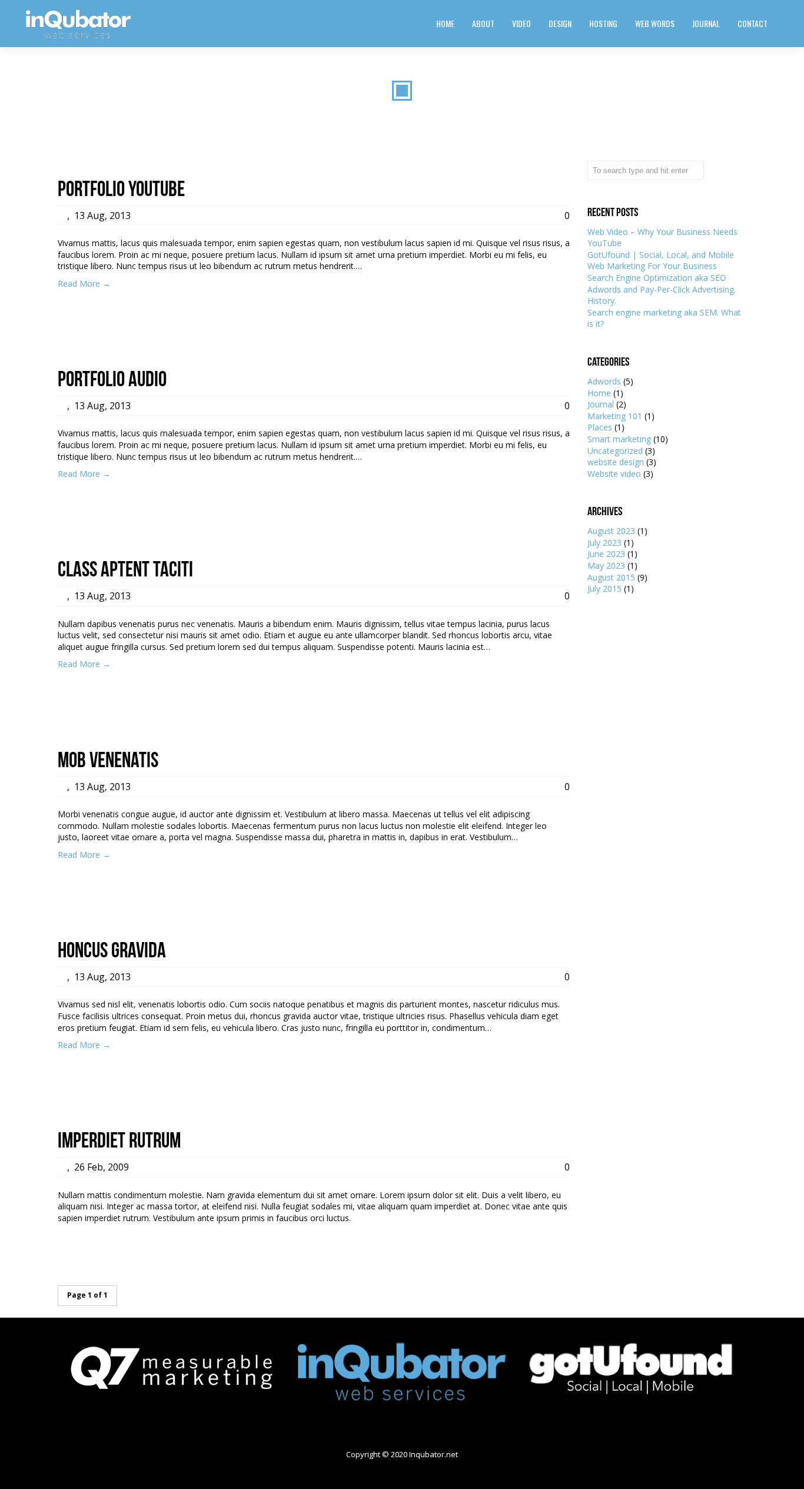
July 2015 (604, 588)
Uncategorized (615, 450)
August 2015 (611, 577)
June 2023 (606, 553)
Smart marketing (619, 439)
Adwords (604, 381)
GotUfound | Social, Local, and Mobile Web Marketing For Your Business (660, 260)
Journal (600, 404)
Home (599, 393)
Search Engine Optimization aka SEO (656, 277)
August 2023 (611, 530)
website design (615, 461)
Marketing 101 (614, 416)
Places (599, 427)
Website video (614, 473)
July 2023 (604, 542)
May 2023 (606, 565)
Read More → (84, 283)
